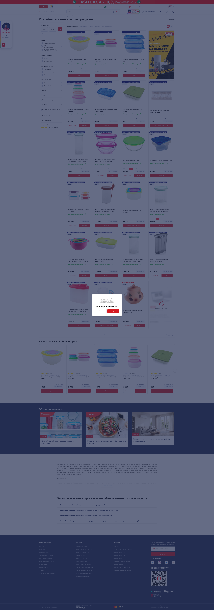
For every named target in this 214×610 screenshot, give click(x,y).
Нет (100, 311)
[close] (120, 295)
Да (113, 311)
